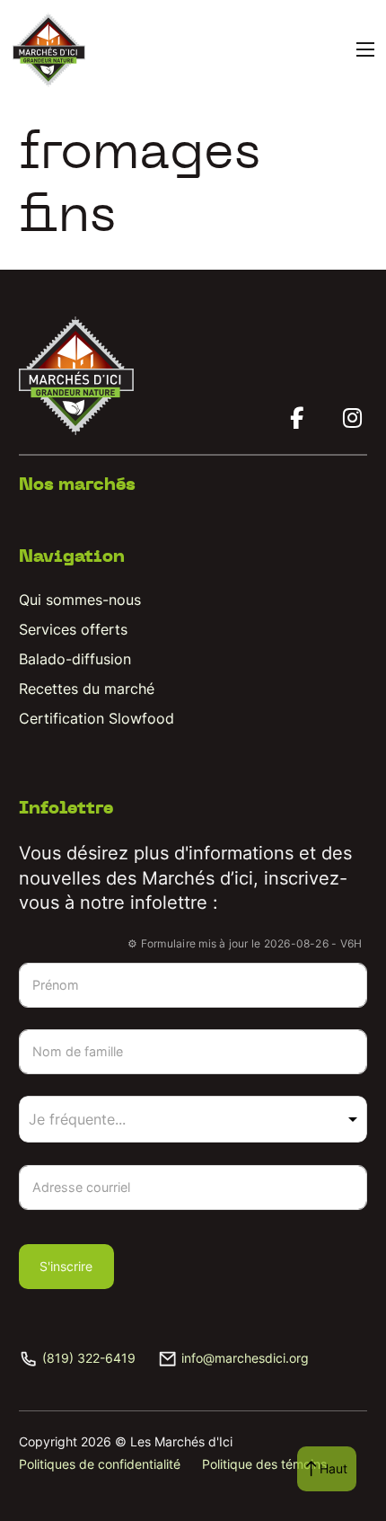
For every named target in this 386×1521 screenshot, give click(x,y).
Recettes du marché (86, 689)
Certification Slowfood (96, 718)
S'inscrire (65, 1266)
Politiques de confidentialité (99, 1464)
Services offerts (73, 629)
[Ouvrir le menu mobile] (365, 49)
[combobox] (193, 1119)
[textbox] (100, 1119)
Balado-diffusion (75, 659)
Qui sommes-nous (80, 600)
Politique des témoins (264, 1464)
